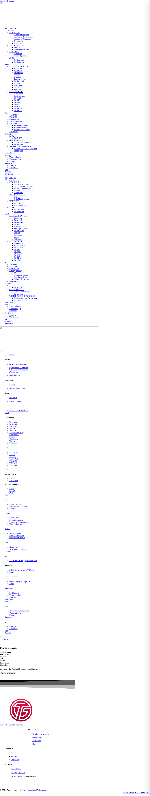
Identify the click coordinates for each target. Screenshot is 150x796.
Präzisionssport (19, 96)
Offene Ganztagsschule (22, 142)
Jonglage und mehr (21, 79)
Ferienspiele (13, 132)
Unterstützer (18, 43)
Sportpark (8, 163)
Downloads (18, 41)
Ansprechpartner (20, 56)
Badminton (18, 68)
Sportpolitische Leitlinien (23, 37)
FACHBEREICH (16, 92)
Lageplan (12, 165)
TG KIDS (18, 106)
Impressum (31, 790)
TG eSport (18, 104)
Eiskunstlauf (18, 73)
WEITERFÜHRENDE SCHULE (22, 147)
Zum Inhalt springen (7, 1)
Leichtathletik (19, 81)
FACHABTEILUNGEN (18, 66)
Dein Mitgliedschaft (21, 49)
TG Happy (8, 499)
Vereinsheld (9, 153)
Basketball (18, 71)
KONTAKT (14, 52)
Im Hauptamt (19, 62)
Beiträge (17, 47)
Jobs (6, 170)
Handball (17, 77)
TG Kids (7, 513)
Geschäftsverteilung (21, 35)
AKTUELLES (10, 28)
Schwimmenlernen (21, 128)
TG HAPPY (14, 115)
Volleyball (18, 90)
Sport (7, 64)
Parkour (17, 83)
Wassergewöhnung (21, 125)
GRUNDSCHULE (16, 140)
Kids (6, 113)
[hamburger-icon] (1, 351)
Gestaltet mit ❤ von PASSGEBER (136, 793)
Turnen (16, 87)
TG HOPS (18, 138)
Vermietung (13, 168)
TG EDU (17, 102)
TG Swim (7, 529)
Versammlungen (15, 157)
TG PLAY (18, 109)
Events (7, 155)
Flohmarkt (13, 161)
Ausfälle (8, 172)
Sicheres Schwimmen (22, 130)
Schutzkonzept (9, 588)
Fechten (17, 75)
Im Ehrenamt (19, 60)
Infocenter (18, 54)
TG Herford (9, 31)
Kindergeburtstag (15, 121)
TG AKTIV (18, 98)
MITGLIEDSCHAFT (17, 45)
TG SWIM (18, 111)
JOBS (11, 58)
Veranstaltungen (15, 159)
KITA (11, 136)
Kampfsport (18, 94)
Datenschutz (42, 790)
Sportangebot (14, 119)
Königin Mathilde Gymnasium (25, 149)
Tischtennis (18, 85)
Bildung (8, 134)
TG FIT (17, 100)
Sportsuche (9, 174)
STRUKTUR (14, 33)
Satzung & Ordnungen (22, 39)
